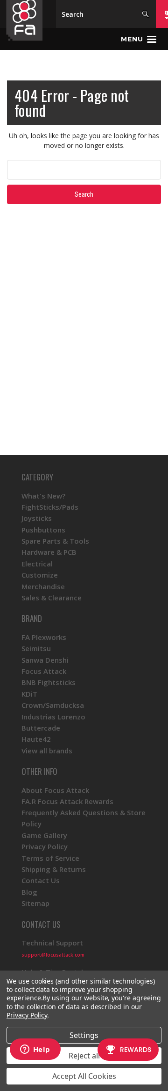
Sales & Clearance (51, 597)
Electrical (37, 563)
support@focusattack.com (52, 954)
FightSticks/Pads (49, 507)
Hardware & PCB (49, 552)
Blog (29, 892)
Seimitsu (36, 648)
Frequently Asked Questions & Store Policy (83, 818)
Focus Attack (43, 671)
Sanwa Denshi (45, 660)
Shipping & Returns (53, 869)
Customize (39, 574)
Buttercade (40, 727)
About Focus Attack (55, 790)
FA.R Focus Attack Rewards (67, 801)
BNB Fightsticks (48, 682)
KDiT (29, 694)
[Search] (145, 14)
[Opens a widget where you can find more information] (35, 1050)
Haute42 (36, 739)
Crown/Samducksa (52, 705)
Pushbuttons (43, 529)
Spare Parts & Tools (55, 541)
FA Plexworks (43, 637)
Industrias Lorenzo (53, 716)
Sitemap (35, 903)
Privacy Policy (44, 846)
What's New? (43, 495)
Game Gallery (44, 835)
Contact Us (40, 880)
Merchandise (43, 586)
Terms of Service (50, 858)
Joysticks (36, 518)
